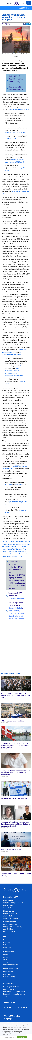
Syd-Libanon (19, 619)
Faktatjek (6, 944)
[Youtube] (10, 1007)
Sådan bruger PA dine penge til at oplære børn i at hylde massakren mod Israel (15, 695)
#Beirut (18, 368)
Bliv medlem (6, 957)
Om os (5, 959)
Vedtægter (6, 962)
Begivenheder (7, 947)
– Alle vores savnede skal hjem (12, 721)
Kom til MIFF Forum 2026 (11, 850)
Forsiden (5, 940)
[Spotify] (21, 1007)
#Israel (21, 160)
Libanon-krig (14, 613)
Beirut (11, 608)
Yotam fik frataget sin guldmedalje (14, 798)
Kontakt (5, 954)
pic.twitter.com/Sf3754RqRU (15, 133)
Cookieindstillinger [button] (9, 1037)
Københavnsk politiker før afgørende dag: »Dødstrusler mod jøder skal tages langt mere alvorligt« (15, 824)
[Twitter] (7, 1007)
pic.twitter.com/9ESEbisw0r (15, 162)
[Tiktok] (15, 1007)
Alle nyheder (6, 942)
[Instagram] (13, 1007)
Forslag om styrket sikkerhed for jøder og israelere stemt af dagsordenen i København (15, 773)
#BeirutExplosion (11, 373)
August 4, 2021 (10, 138)
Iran (10, 611)
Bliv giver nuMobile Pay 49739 (24, 8)
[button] (27, 24)
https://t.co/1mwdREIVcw (14, 375)
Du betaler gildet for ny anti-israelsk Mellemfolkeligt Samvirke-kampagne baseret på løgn (15, 745)
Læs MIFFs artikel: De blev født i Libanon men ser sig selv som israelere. (16, 549)
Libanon (20, 598)
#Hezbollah (19, 485)
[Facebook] (4, 1007)
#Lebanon (14, 160)
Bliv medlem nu (8, 7)
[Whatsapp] (18, 1007)
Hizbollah (12, 598)
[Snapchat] (24, 1007)
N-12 (22, 613)
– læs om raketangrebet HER (18, 109)
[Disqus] (16, 642)
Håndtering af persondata (10, 964)
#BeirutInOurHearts (12, 371)
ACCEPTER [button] (22, 1037)
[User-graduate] (27, 1007)
